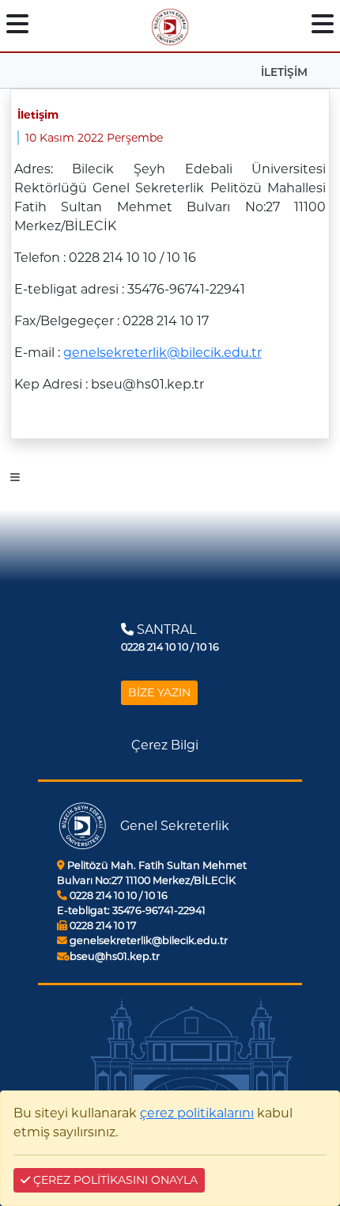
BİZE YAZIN (159, 692)
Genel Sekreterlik (174, 825)
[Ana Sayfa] (170, 24)
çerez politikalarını (197, 1113)
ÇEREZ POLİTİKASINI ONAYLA (114, 1180)
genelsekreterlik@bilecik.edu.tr (162, 352)
